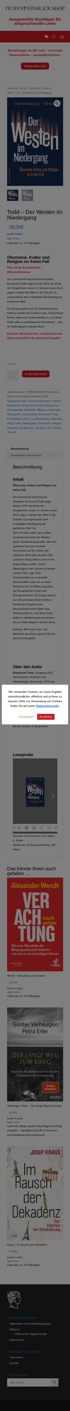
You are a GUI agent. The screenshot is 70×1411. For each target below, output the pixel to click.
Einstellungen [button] (26, 716)
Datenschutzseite (47, 706)
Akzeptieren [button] (45, 716)
